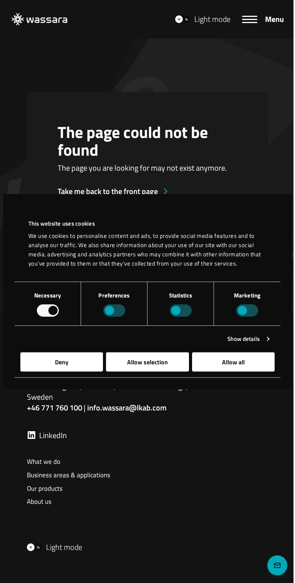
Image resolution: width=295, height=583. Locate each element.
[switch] (114, 310)
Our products (45, 489)
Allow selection (147, 361)
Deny (61, 361)
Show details (243, 338)
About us (39, 502)
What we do (43, 462)
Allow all (233, 361)
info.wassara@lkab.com (127, 408)
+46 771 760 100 (54, 408)
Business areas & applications (68, 475)
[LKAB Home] (39, 19)
